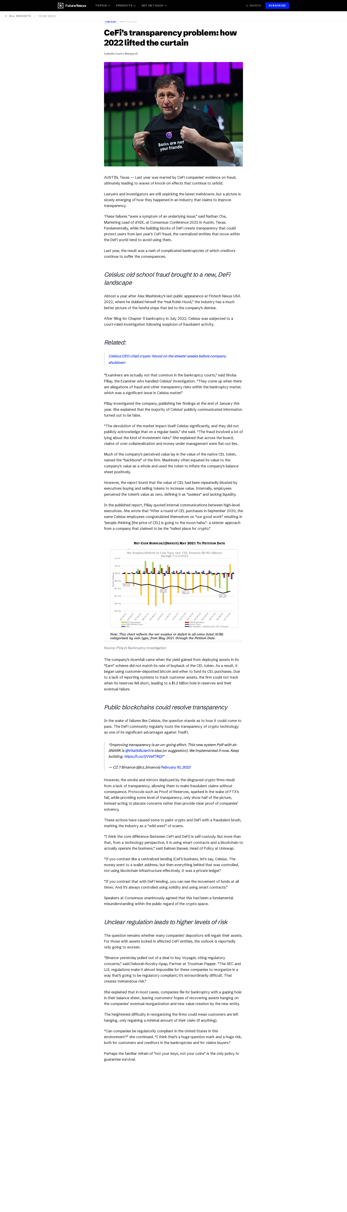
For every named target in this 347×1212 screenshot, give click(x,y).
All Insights (20, 15)
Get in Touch (152, 5)
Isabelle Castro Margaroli (121, 53)
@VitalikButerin (138, 750)
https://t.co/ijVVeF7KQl (143, 756)
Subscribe (277, 5)
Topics (101, 5)
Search (255, 5)
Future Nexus (75, 6)
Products (124, 5)
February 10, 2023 (175, 767)
